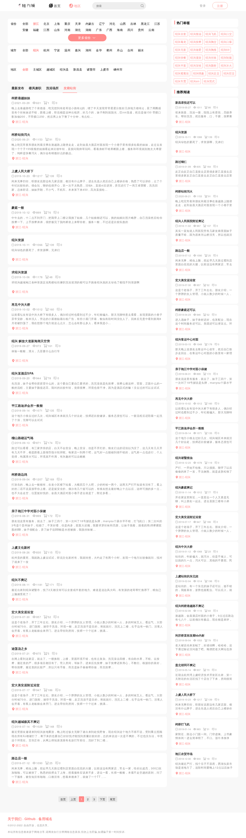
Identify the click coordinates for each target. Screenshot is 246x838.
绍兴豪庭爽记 (184, 487)
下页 (102, 799)
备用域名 (45, 818)
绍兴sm (194, 81)
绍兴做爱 (195, 50)
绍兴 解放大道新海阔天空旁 (31, 341)
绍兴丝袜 (210, 57)
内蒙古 (90, 24)
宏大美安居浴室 (22, 612)
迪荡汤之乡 (19, 648)
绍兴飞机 (210, 34)
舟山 (120, 50)
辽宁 (102, 24)
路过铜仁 (181, 162)
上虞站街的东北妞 (186, 576)
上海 (57, 24)
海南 (120, 30)
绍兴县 (64, 69)
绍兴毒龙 (180, 42)
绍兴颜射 (210, 65)
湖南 (88, 30)
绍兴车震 (180, 81)
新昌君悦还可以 (185, 102)
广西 (109, 30)
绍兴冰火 (226, 65)
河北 (112, 24)
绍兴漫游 (195, 57)
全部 (25, 24)
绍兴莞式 (209, 81)
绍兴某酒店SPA (23, 373)
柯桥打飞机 (182, 724)
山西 (123, 24)
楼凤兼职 (35, 88)
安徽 (25, 30)
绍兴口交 (226, 34)
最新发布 (18, 88)
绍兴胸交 (210, 42)
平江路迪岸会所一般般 (27, 405)
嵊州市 (118, 69)
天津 (78, 24)
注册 (220, 6)
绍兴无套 (180, 50)
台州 (130, 50)
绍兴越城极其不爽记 (26, 721)
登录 (203, 5)
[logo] (31, 6)
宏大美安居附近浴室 (26, 685)
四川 (130, 30)
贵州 (141, 30)
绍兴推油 (195, 34)
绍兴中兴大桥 (184, 546)
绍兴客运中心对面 (186, 339)
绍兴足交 (213, 73)
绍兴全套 (180, 34)
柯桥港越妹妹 (21, 98)
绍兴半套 (180, 65)
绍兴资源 (18, 240)
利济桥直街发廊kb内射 (189, 635)
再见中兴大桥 (21, 304)
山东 (57, 30)
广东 (99, 30)
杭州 (46, 50)
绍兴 (36, 50)
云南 (151, 30)
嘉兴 (78, 50)
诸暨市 (91, 69)
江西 (46, 30)
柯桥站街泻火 (21, 134)
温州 (67, 50)
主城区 (37, 69)
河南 (67, 30)
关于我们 (15, 818)
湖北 (78, 30)
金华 (99, 50)
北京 (46, 24)
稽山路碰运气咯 (22, 438)
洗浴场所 (52, 88)
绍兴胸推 (210, 50)
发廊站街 (70, 88)
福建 (36, 30)
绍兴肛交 (229, 73)
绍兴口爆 (226, 42)
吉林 (133, 24)
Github (30, 818)
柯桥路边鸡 (19, 474)
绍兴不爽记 (19, 580)
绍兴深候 (195, 65)
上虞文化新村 (21, 547)
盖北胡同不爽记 (185, 665)
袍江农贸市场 (184, 754)
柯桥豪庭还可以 (185, 310)
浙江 (36, 24)
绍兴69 (225, 50)
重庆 (67, 24)
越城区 (51, 69)
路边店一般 (19, 758)
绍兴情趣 (198, 73)
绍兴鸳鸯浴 (182, 73)
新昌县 (77, 69)
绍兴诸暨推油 (184, 458)
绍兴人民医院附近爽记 (189, 221)
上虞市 (104, 69)
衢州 (109, 50)
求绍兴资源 (19, 272)
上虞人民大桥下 (22, 171)
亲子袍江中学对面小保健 (29, 511)
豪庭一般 (18, 207)
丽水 (141, 50)
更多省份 (84, 37)
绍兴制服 (226, 57)
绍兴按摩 (195, 42)
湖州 (88, 50)
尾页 (112, 799)
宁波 (57, 50)
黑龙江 (145, 24)
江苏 (157, 24)
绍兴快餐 (180, 57)
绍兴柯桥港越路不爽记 (189, 606)
